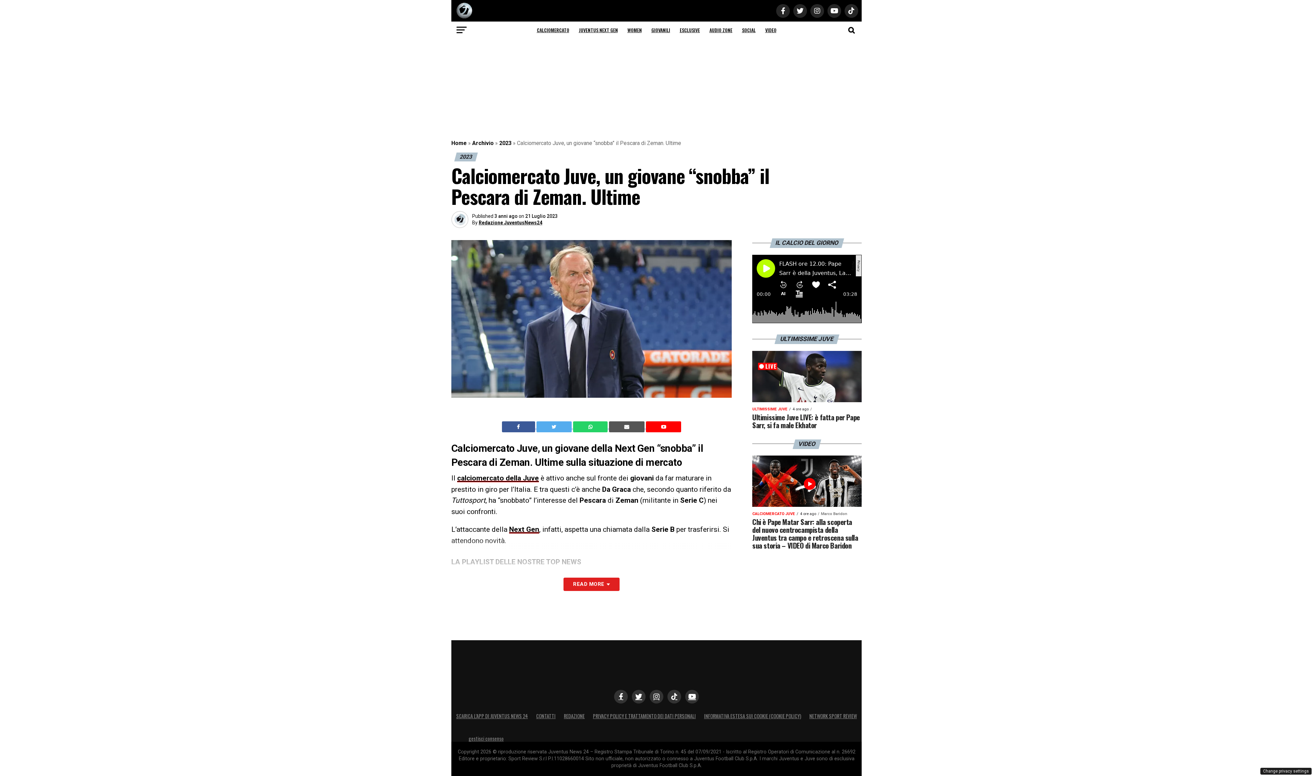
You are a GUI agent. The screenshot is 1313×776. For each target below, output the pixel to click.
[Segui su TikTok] (674, 696)
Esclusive (690, 30)
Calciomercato (553, 30)
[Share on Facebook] (519, 426)
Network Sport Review (833, 716)
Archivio (483, 143)
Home (459, 143)
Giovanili (660, 30)
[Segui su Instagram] (656, 696)
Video (771, 30)
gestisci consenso (486, 738)
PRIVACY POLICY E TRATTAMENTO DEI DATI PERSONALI (644, 716)
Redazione (574, 716)
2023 (505, 143)
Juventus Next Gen (598, 30)
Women (634, 30)
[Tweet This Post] (554, 426)
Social (749, 30)
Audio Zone (720, 30)
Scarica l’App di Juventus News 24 (492, 716)
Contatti (546, 716)
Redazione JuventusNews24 (510, 222)
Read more (588, 584)
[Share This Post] (591, 426)
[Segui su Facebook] (621, 696)
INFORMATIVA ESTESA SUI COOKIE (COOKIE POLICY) (752, 716)
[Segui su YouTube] (692, 696)
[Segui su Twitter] (639, 696)
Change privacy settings (1286, 771)
